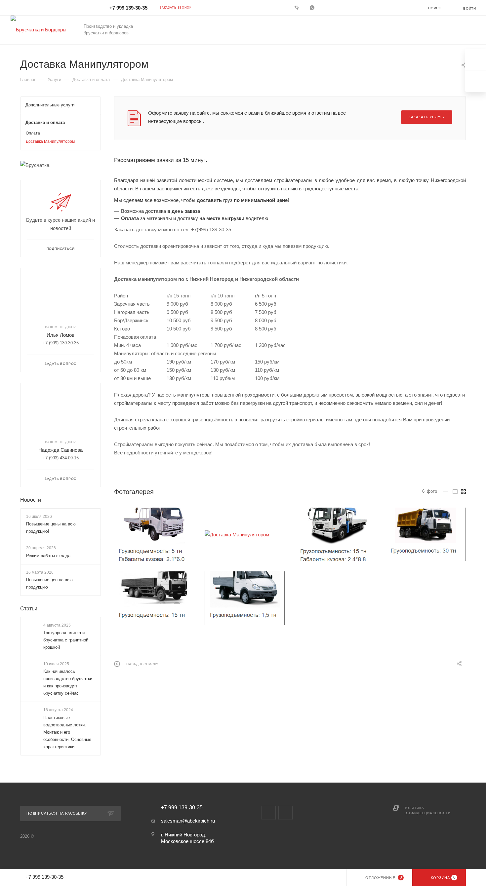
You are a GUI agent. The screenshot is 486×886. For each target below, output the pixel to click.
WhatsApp (312, 7)
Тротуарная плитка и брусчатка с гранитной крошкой (65, 640)
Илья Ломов (60, 335)
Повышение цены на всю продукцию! (51, 527)
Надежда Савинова (60, 450)
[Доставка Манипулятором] (154, 534)
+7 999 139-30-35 (128, 8)
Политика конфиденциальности (427, 810)
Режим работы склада (48, 555)
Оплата (33, 133)
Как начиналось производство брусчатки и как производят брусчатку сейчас (67, 682)
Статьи (28, 608)
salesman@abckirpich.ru (188, 821)
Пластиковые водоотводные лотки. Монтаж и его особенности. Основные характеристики (67, 732)
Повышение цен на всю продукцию (49, 583)
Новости (30, 500)
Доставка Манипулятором (50, 141)
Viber (297, 7)
